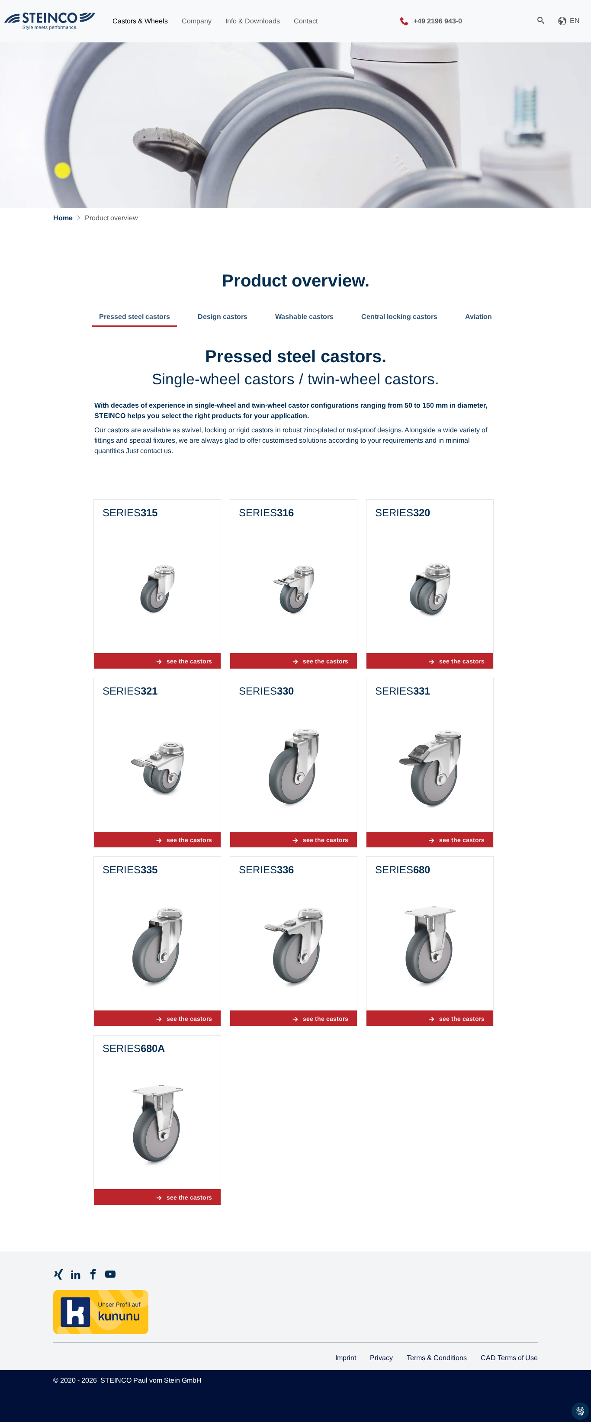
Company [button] (197, 21)
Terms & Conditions (437, 1357)
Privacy (381, 1357)
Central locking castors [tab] (399, 316)
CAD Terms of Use (509, 1357)
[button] (569, 21)
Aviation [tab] (478, 316)
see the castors (189, 661)
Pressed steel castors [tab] (134, 316)
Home (63, 218)
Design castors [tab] (222, 316)
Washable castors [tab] (304, 316)
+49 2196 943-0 (437, 20)
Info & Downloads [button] (252, 21)
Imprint (345, 1357)
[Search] (540, 21)
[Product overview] (49, 21)
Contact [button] (306, 21)
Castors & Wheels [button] (140, 21)
